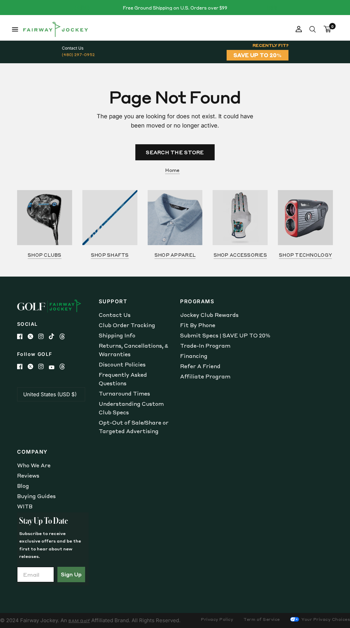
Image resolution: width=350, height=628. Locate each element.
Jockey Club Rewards (209, 314)
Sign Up (71, 574)
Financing (193, 355)
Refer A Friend (200, 366)
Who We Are (34, 465)
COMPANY (32, 451)
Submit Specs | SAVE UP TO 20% (225, 335)
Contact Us (115, 314)
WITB (24, 506)
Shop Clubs (45, 255)
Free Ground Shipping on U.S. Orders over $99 (175, 8)
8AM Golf (79, 620)
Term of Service (261, 619)
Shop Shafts (110, 255)
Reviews (28, 475)
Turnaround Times (124, 393)
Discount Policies (122, 364)
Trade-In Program (205, 345)
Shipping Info (117, 335)
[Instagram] (43, 336)
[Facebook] (22, 336)
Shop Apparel (175, 255)
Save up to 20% (257, 55)
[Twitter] (33, 336)
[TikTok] (54, 336)
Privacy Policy (217, 619)
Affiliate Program (205, 376)
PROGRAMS (197, 301)
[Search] (313, 29)
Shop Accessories (240, 255)
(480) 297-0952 (78, 54)
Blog (23, 485)
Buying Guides (36, 496)
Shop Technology (305, 255)
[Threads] (64, 336)
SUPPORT (113, 301)
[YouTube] (54, 367)
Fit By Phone (197, 325)
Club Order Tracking (127, 325)
